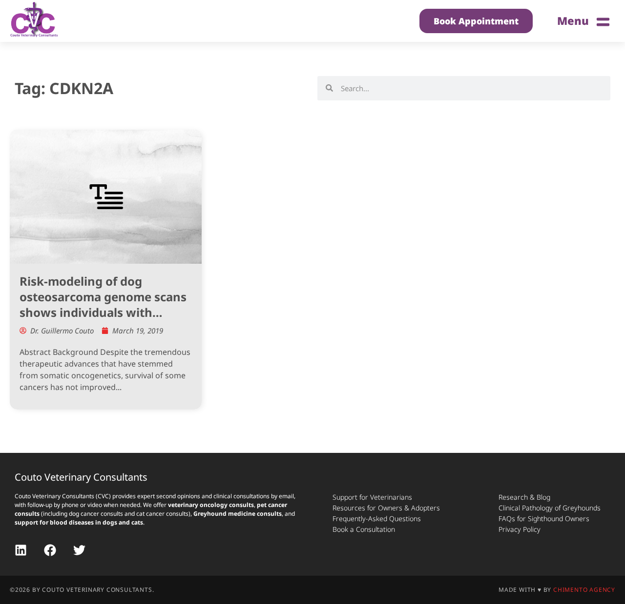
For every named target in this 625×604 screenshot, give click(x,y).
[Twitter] (79, 550)
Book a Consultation (364, 529)
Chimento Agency (584, 589)
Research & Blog (524, 497)
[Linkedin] (21, 550)
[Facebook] (50, 550)
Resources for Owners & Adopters (386, 507)
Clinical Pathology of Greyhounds (550, 507)
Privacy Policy (520, 529)
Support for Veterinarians (372, 497)
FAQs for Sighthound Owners (544, 518)
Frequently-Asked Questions (377, 518)
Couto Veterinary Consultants (81, 477)
